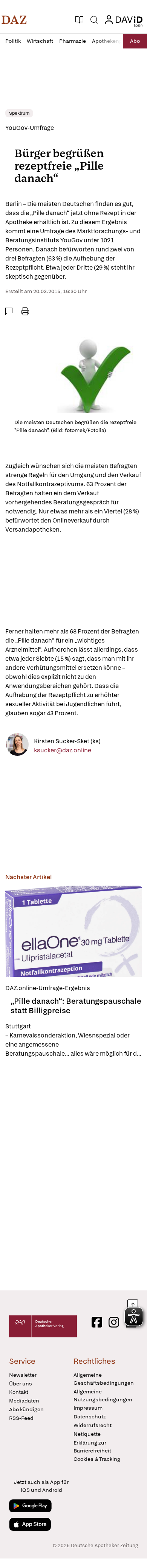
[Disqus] (73, 1174)
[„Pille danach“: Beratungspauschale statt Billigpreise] (73, 931)
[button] (14, 19)
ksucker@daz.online (62, 750)
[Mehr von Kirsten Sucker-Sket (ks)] (17, 745)
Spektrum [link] (19, 113)
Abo (135, 40)
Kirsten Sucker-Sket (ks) (67, 741)
